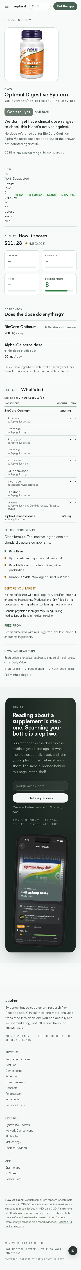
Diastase (14, 492)
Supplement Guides (17, 1059)
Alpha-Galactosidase (23, 345)
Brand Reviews (15, 1082)
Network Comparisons (19, 1130)
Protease (14, 429)
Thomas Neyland (16, 1148)
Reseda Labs (13, 1179)
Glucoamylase (18, 471)
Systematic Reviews (17, 1125)
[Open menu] (7, 6)
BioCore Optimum (20, 326)
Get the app (65, 6)
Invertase (14, 481)
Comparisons (13, 1070)
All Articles (11, 1136)
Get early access (40, 798)
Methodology (13, 1142)
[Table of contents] (72, 1250)
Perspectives (13, 1093)
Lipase (12, 502)
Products (12, 20)
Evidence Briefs (15, 1105)
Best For (10, 1065)
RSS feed (11, 1173)
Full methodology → (18, 674)
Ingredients (12, 1099)
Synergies (11, 1076)
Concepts (11, 1088)
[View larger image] (31, 54)
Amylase (14, 418)
